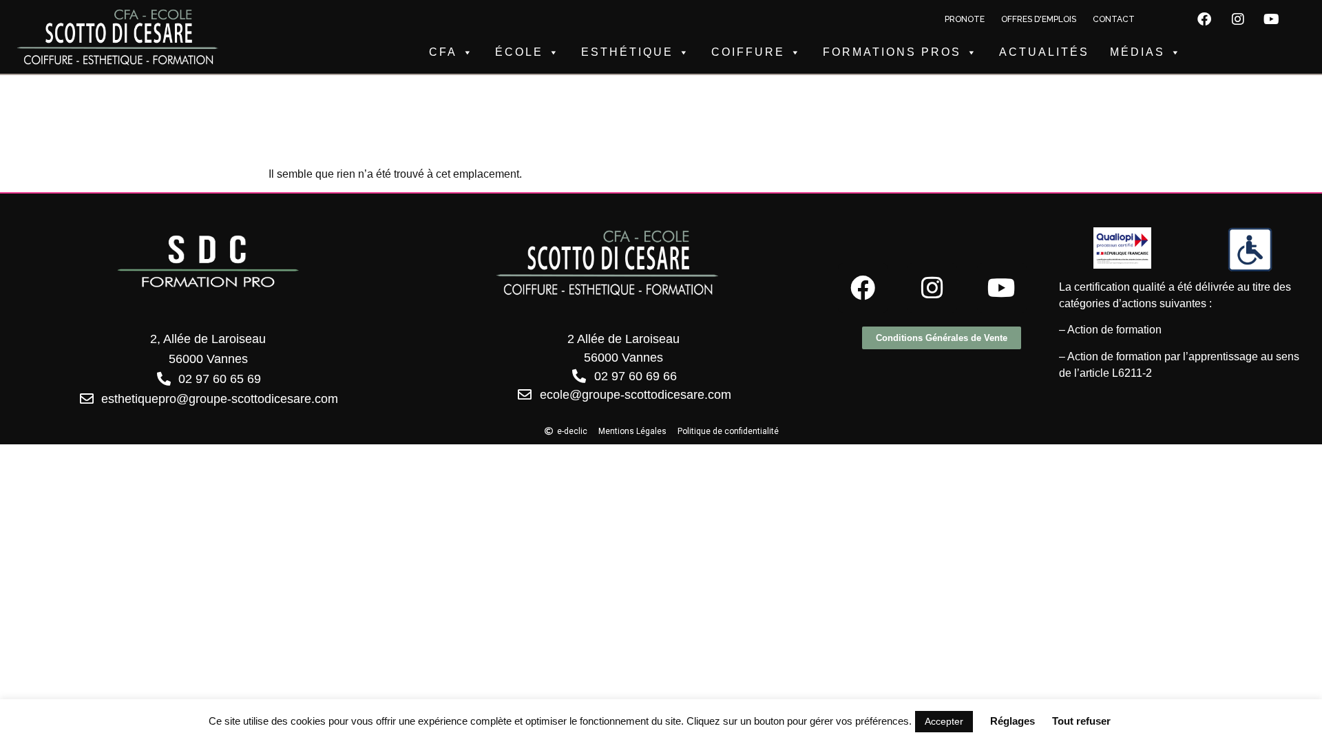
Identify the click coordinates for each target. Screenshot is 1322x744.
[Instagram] (1238, 19)
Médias (1137, 52)
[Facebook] (1204, 19)
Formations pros (892, 52)
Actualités (1044, 52)
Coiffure (748, 52)
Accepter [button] (944, 721)
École (519, 52)
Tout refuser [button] (1081, 721)
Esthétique (627, 52)
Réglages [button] (1012, 721)
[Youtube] (1272, 19)
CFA (443, 52)
